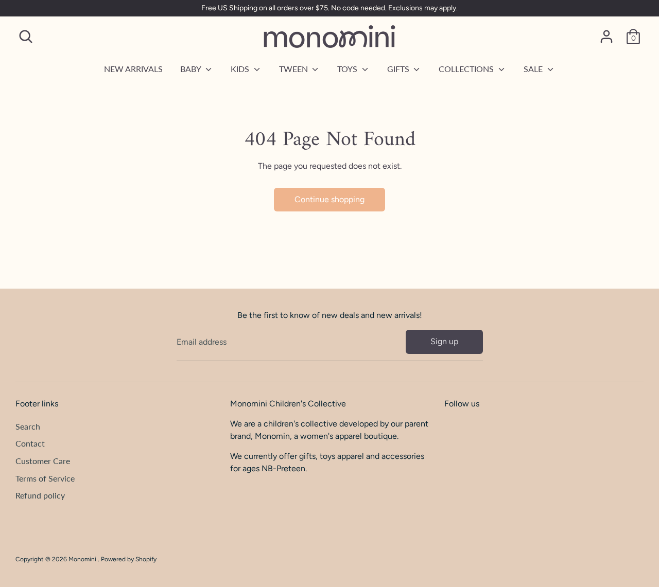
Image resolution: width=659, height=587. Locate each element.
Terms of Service (45, 478)
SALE (534, 69)
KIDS (241, 69)
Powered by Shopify (129, 559)
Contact (30, 443)
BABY (191, 69)
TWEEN (294, 69)
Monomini (83, 559)
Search (27, 426)
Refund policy (40, 495)
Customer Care (42, 461)
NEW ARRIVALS (133, 69)
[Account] (606, 36)
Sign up (444, 341)
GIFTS (399, 69)
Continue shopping (329, 199)
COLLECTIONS (467, 69)
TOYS (348, 69)
